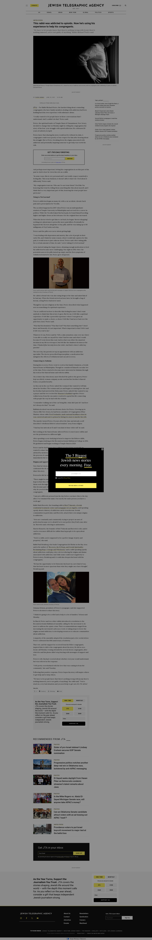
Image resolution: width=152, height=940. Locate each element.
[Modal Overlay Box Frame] (76, 470)
